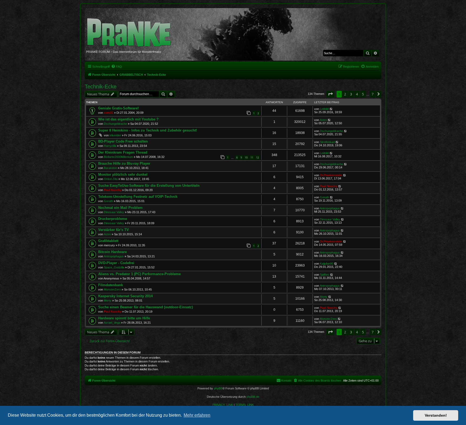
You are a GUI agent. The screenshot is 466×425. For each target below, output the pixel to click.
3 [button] (351, 94)
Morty (107, 300)
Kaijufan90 (326, 263)
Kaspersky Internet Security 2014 (125, 296)
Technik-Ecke (100, 86)
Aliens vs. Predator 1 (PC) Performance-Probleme (139, 274)
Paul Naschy (112, 190)
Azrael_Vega (112, 322)
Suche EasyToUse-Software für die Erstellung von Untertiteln (149, 186)
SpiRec (324, 274)
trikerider (115, 135)
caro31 (108, 112)
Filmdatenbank (110, 285)
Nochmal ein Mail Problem (120, 208)
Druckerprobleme (112, 219)
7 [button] (373, 94)
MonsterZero (112, 289)
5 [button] (363, 94)
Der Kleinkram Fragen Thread (122, 152)
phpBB (218, 388)
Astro (323, 120)
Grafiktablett (108, 241)
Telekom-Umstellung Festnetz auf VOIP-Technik (137, 197)
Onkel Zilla (111, 179)
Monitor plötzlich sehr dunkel (123, 174)
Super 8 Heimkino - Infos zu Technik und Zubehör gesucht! (147, 130)
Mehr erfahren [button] (197, 415)
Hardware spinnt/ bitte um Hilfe (124, 318)
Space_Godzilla (114, 267)
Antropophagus (330, 208)
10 (246, 157)
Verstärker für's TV (113, 230)
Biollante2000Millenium (118, 156)
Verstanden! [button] (436, 415)
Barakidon (110, 168)
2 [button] (345, 94)
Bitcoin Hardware (112, 252)
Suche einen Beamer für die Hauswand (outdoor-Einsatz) (145, 307)
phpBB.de (252, 396)
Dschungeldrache (115, 123)
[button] (330, 94)
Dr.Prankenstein (331, 175)
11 (252, 157)
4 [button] (357, 94)
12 (257, 157)
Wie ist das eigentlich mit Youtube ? (128, 119)
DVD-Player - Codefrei (116, 263)
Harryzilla (110, 145)
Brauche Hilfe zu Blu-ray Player (124, 163)
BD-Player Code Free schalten (123, 141)
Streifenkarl (327, 142)
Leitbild (324, 108)
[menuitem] (116, 66)
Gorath (108, 201)
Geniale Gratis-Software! (118, 108)
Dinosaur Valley (114, 212)
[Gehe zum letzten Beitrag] (331, 108)
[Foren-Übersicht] (131, 29)
